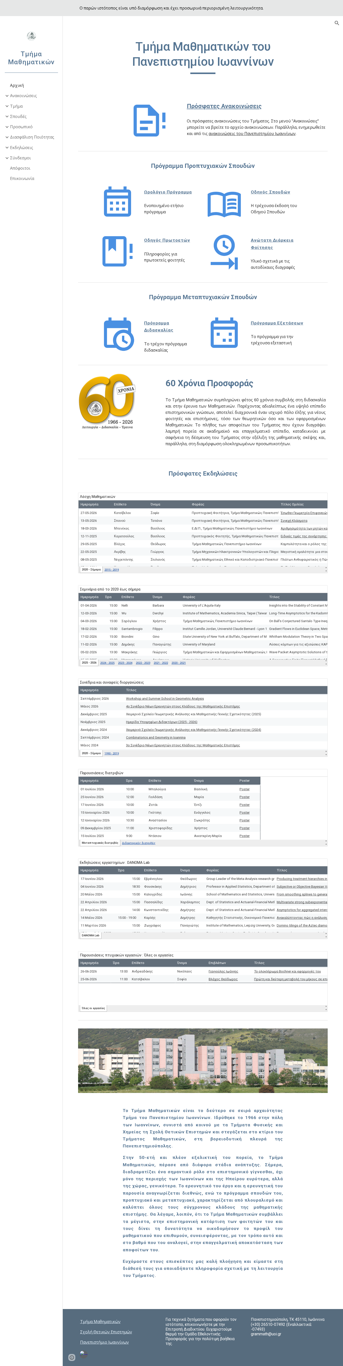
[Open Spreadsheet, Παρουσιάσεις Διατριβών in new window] (318, 775)
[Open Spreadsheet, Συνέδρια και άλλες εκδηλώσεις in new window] (318, 684)
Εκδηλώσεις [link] (21, 147)
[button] (337, 23)
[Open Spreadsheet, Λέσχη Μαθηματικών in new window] (318, 499)
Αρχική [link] (17, 85)
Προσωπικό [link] (21, 126)
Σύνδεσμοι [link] (20, 158)
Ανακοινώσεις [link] (23, 95)
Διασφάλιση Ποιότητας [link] (32, 137)
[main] (203, 56)
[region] (171, 8)
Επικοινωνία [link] (22, 178)
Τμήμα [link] (16, 106)
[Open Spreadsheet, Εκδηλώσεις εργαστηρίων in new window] (318, 865)
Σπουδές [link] (18, 116)
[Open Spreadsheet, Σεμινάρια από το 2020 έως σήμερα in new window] (318, 591)
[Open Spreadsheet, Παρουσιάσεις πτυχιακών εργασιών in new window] (318, 957)
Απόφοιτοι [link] (20, 168)
